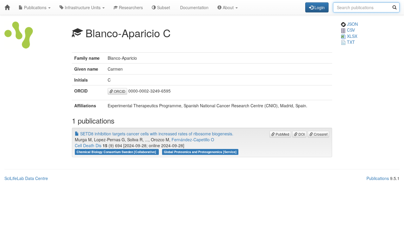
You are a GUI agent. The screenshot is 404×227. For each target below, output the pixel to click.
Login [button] (319, 7)
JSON (352, 24)
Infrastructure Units (83, 7)
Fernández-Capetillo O (193, 139)
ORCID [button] (119, 91)
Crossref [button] (320, 134)
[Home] (7, 7)
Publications (35, 7)
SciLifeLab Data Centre (26, 178)
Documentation (194, 7)
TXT (350, 42)
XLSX (351, 36)
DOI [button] (301, 134)
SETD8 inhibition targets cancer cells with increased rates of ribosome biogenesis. (156, 134)
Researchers (130, 7)
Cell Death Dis (88, 145)
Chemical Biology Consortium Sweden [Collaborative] (117, 152)
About (228, 7)
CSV (350, 30)
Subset (163, 7)
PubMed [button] (282, 134)
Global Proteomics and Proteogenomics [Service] (200, 152)
